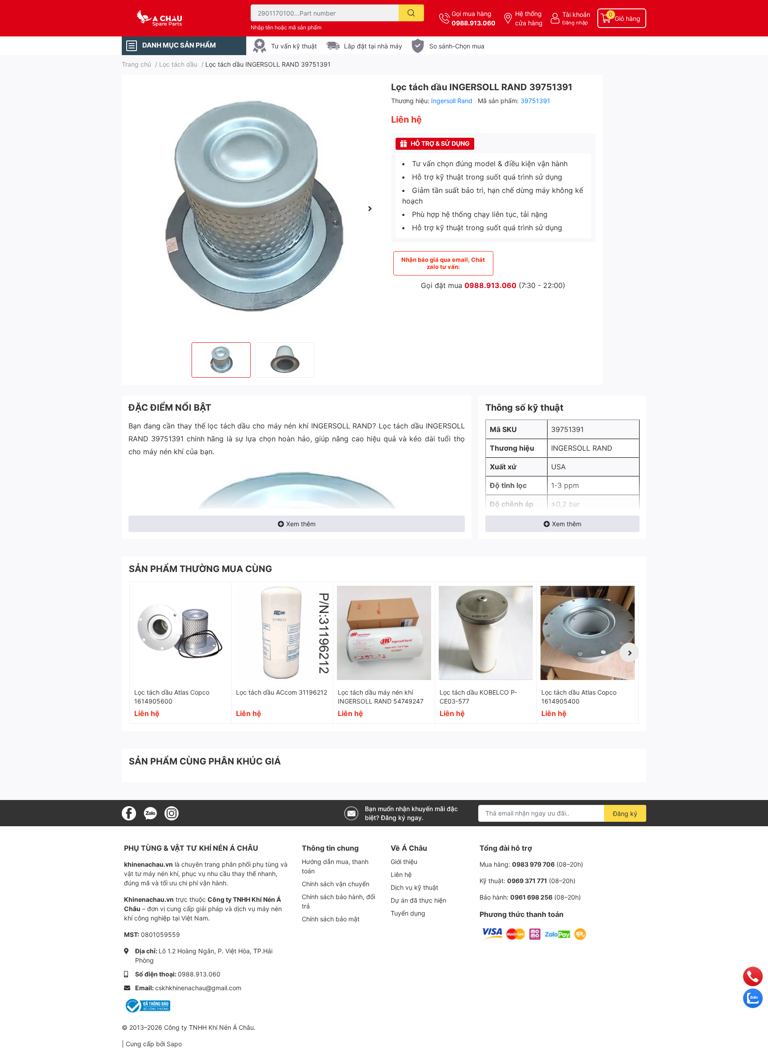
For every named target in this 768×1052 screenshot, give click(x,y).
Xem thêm (301, 524)
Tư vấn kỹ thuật (294, 46)
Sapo (174, 1044)
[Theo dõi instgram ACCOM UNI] (171, 812)
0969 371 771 (527, 880)
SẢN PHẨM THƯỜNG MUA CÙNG (200, 569)
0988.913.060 (474, 23)
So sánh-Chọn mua (456, 46)
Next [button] (370, 208)
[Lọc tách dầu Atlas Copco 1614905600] (180, 633)
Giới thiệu (404, 861)
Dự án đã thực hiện (418, 900)
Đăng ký (625, 813)
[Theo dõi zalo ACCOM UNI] (150, 812)
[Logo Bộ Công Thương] (147, 1005)
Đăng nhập (575, 23)
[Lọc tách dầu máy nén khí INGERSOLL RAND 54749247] (384, 633)
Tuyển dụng (408, 913)
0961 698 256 (531, 897)
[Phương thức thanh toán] (534, 933)
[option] (253, 208)
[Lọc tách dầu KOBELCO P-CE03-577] (486, 633)
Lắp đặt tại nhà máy (373, 46)
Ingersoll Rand (452, 100)
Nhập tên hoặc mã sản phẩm (286, 27)
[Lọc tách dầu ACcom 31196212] (282, 633)
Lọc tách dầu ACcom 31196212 (281, 692)
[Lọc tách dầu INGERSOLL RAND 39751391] (253, 208)
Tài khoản (576, 14)
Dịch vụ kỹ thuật (414, 887)
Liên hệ (401, 874)
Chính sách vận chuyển (335, 884)
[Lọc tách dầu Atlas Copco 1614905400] (587, 633)
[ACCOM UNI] (177, 18)
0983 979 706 (533, 864)
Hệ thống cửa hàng (529, 18)
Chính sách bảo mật (331, 919)
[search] (411, 12)
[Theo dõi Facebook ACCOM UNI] (129, 812)
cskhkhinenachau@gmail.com (198, 988)
